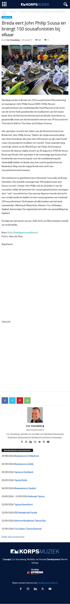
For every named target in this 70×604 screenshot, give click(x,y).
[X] (12, 400)
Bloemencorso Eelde (24, 464)
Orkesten (12, 11)
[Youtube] (48, 442)
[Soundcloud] (39, 442)
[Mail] (35, 442)
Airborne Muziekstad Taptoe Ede (30, 520)
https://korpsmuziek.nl (35, 430)
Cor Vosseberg (13, 40)
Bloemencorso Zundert (25, 488)
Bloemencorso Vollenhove (26, 456)
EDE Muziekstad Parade (25, 512)
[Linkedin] (31, 442)
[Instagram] (26, 442)
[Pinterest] (20, 400)
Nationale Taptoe (36, 496)
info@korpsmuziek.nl (48, 582)
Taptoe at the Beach (23, 472)
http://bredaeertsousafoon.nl (23, 232)
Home (4, 11)
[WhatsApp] (27, 400)
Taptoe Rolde (20, 480)
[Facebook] (5, 400)
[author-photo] (35, 415)
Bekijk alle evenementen (13, 537)
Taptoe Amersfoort (23, 504)
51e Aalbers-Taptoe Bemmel (27, 528)
